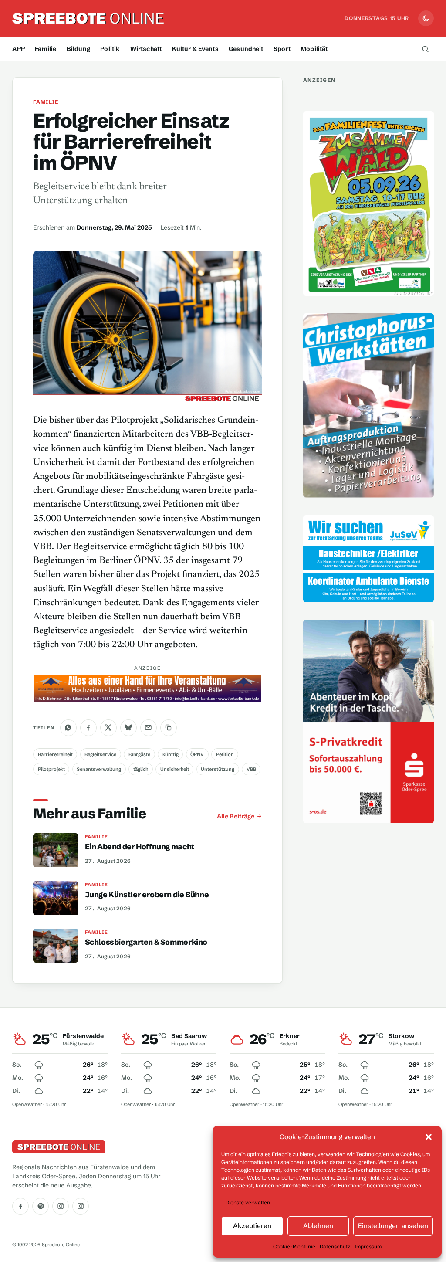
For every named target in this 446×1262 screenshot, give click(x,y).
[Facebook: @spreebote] (20, 1206)
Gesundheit (246, 49)
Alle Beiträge (235, 816)
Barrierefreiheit (55, 754)
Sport (282, 49)
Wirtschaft (146, 49)
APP (18, 49)
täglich (140, 769)
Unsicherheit (174, 769)
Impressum (368, 1246)
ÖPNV (197, 754)
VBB (251, 769)
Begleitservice (100, 754)
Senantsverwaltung (99, 769)
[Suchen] (425, 49)
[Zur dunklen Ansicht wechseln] (426, 18)
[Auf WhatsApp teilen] (68, 727)
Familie (45, 49)
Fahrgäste (139, 754)
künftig (170, 754)
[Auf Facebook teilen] (88, 727)
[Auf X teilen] (108, 727)
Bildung (78, 49)
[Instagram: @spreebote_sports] (80, 1206)
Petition (225, 754)
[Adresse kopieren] (168, 727)
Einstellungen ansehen (393, 1225)
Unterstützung (217, 769)
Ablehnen (318, 1225)
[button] (428, 1137)
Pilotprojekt (51, 769)
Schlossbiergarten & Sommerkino (146, 942)
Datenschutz (335, 1246)
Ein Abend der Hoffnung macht (139, 847)
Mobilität (314, 49)
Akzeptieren (252, 1225)
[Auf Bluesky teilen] (128, 727)
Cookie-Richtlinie (294, 1246)
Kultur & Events (195, 49)
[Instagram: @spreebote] (60, 1206)
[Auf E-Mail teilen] (148, 727)
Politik (110, 49)
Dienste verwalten (248, 1202)
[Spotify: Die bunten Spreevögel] (40, 1206)
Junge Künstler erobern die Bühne (147, 894)
